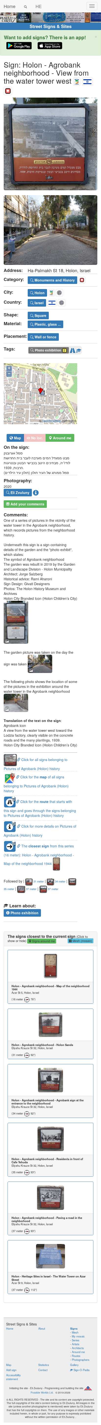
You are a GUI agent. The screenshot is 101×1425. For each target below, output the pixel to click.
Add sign (11, 1370)
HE (39, 6)
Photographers (80, 1360)
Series (75, 1340)
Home (9, 6)
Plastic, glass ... (47, 324)
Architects (78, 1348)
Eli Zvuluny (19, 492)
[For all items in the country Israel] (87, 80)
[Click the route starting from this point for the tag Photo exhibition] (72, 349)
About (41, 1328)
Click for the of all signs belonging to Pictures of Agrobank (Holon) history (36, 783)
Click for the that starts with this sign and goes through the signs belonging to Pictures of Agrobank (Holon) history (40, 808)
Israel (39, 302)
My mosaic (78, 1336)
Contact (43, 1370)
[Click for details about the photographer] (36, 492)
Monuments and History (54, 280)
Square (40, 315)
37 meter (31, 889)
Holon (39, 292)
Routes (76, 1356)
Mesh (75, 1332)
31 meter (38, 881)
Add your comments (27, 504)
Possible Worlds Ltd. (42, 1392)
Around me (78, 1352)
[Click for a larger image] (50, 144)
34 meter (59, 881)
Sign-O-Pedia (81, 1370)
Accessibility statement (13, 1377)
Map (17, 437)
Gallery (74, 1365)
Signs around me (43, 941)
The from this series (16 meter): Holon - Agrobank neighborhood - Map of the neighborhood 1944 (39, 854)
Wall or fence (45, 336)
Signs (73, 1328)
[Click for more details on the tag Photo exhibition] (78, 349)
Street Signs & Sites (51, 26)
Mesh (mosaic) (82, 941)
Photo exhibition (24, 912)
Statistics (43, 1365)
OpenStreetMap (51, 421)
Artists (75, 1344)
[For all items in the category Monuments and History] (8, 90)
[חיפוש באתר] (25, 6)
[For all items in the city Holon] (76, 80)
